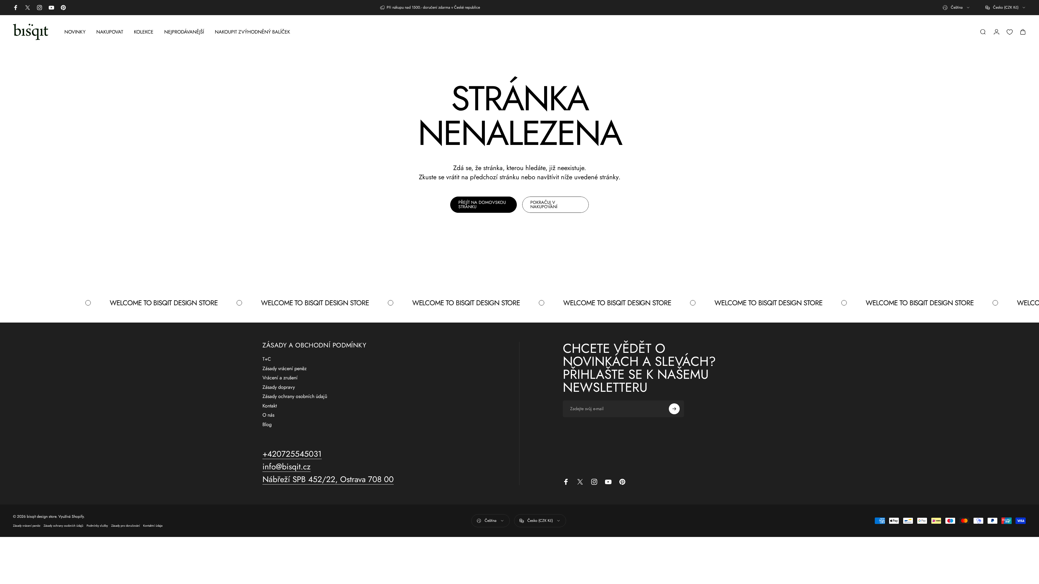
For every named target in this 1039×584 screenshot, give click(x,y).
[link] (328, 479)
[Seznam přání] (1009, 32)
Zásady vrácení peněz (284, 369)
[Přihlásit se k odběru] (674, 408)
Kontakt (269, 406)
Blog (267, 425)
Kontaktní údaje (153, 525)
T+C (266, 359)
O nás (268, 415)
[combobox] (956, 7)
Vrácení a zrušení (280, 378)
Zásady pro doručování (125, 525)
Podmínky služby (97, 525)
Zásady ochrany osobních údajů (294, 396)
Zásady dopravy (278, 387)
